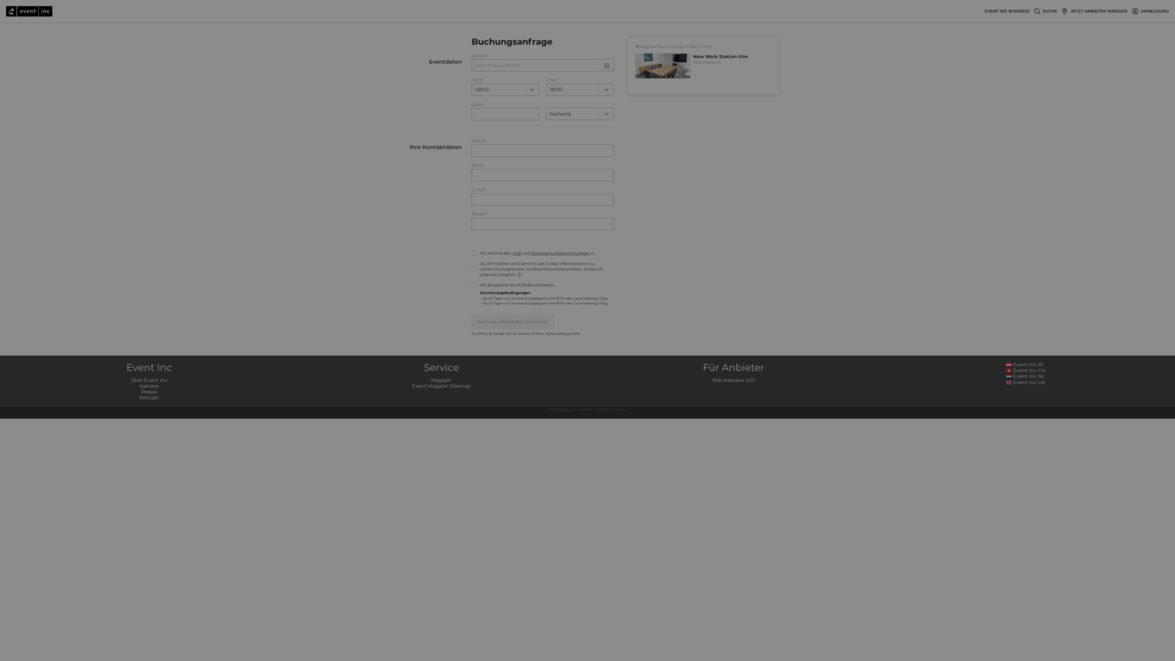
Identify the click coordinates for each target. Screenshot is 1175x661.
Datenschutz (611, 410)
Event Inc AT (1028, 365)
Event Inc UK (1029, 382)
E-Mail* (479, 190)
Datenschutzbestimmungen (560, 253)
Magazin (441, 380)
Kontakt (149, 398)
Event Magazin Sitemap (441, 386)
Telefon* (479, 214)
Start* (477, 80)
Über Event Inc (149, 380)
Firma (477, 165)
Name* (479, 141)
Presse (149, 392)
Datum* (479, 56)
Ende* (552, 80)
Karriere (149, 386)
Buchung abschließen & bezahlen (513, 321)
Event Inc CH (1029, 370)
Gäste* (478, 104)
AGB (517, 253)
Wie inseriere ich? (733, 380)
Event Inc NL (1029, 376)
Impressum (562, 410)
